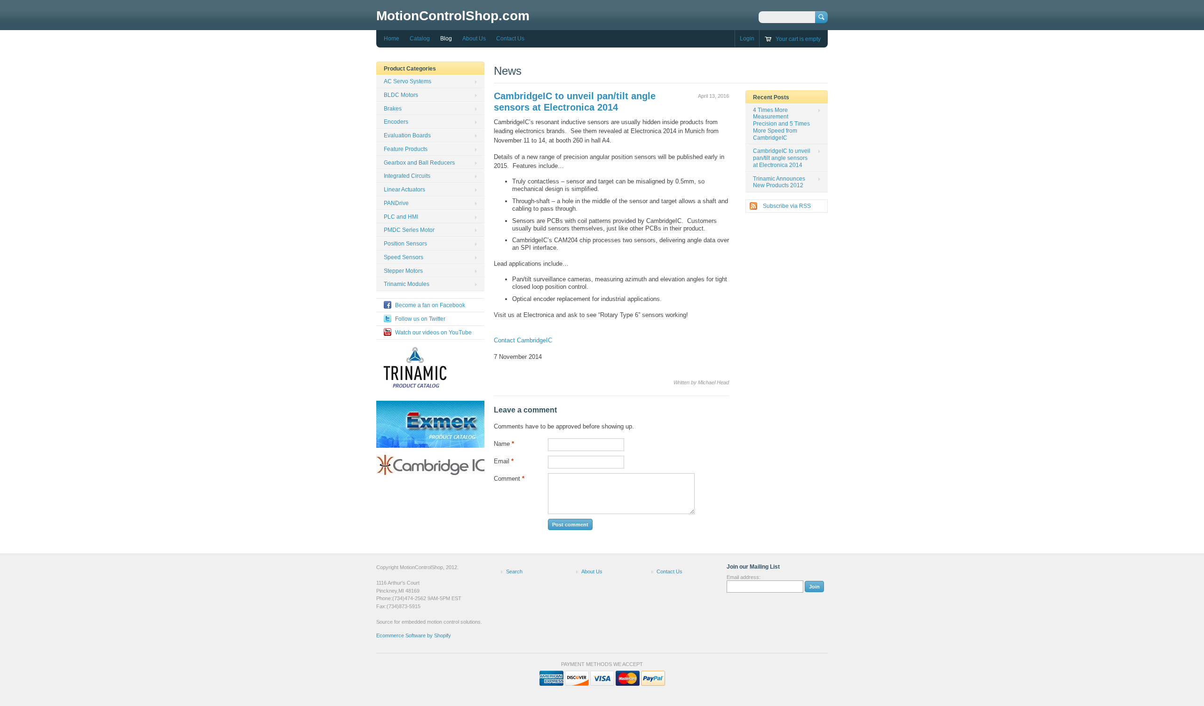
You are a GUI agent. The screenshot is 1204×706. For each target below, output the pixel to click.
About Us (474, 38)
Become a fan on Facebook (430, 305)
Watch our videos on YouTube (433, 332)
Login (747, 38)
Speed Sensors (403, 257)
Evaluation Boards (407, 135)
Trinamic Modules (406, 284)
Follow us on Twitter (420, 319)
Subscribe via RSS (787, 206)
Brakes (393, 108)
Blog (446, 38)
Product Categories (410, 68)
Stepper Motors (403, 271)
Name (504, 443)
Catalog (420, 38)
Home (391, 38)
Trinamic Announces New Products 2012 (779, 182)
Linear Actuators (404, 189)
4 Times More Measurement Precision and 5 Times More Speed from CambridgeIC (781, 124)
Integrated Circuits (407, 176)
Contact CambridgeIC (523, 340)
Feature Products (406, 149)
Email (504, 461)
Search (514, 571)
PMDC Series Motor (409, 230)
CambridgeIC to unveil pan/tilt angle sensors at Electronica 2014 (781, 158)
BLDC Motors (401, 95)
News (508, 70)
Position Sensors (405, 243)
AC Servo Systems (407, 81)
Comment (509, 478)
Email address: (743, 577)
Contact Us (510, 38)
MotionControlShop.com (453, 15)
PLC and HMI (401, 217)
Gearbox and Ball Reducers (419, 162)
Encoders (396, 122)
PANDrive (396, 203)
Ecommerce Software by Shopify (413, 635)
